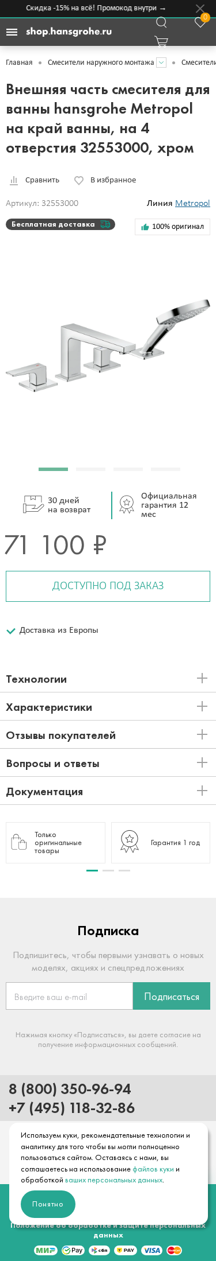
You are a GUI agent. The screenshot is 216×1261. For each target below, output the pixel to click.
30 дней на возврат (69, 505)
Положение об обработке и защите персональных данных (108, 1230)
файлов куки (153, 1169)
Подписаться (171, 996)
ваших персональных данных (113, 1180)
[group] (55, 842)
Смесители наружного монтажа (101, 63)
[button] (53, 469)
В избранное (113, 180)
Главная (19, 63)
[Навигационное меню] (11, 32)
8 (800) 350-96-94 (70, 1088)
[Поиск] (161, 22)
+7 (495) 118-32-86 (72, 1107)
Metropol (192, 203)
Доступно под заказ (108, 586)
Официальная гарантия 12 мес (169, 505)
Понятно (48, 1204)
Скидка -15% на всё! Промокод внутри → (94, 8)
